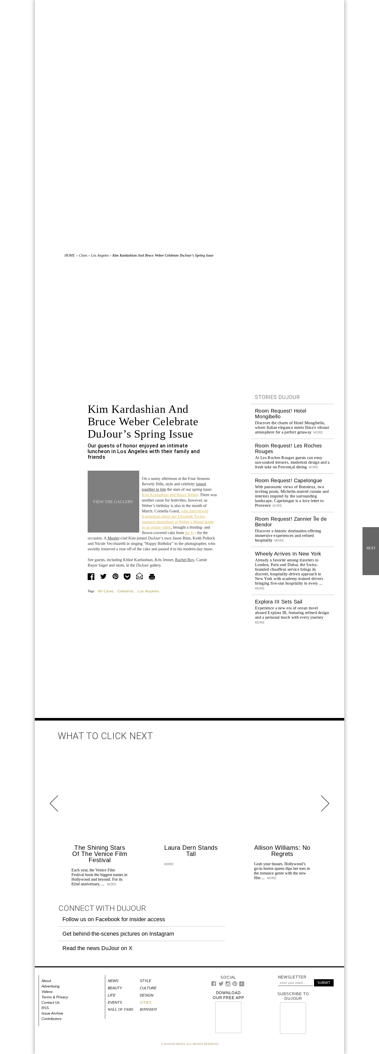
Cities (83, 255)
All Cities (106, 591)
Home (69, 255)
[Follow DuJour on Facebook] (213, 985)
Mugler (113, 538)
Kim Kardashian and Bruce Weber (170, 495)
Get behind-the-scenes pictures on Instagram (118, 933)
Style (145, 981)
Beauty (115, 988)
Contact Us (51, 1002)
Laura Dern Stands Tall (191, 850)
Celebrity (126, 591)
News (113, 981)
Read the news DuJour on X (97, 948)
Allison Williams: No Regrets (282, 850)
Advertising (51, 986)
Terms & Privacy (55, 997)
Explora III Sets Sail (278, 601)
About (46, 981)
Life (112, 995)
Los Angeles (100, 255)
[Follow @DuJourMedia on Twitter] (221, 985)
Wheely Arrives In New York (288, 554)
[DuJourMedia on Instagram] (228, 985)
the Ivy (190, 532)
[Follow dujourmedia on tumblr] (241, 985)
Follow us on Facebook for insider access (113, 919)
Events (115, 1002)
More (317, 432)
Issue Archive (52, 1013)
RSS (45, 1008)
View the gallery (113, 502)
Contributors (52, 1019)
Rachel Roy (184, 560)
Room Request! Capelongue (288, 480)
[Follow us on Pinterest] (234, 985)
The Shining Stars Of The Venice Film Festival (99, 853)
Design (146, 995)
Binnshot (148, 1009)
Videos (47, 992)
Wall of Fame (121, 1009)
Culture (148, 988)
